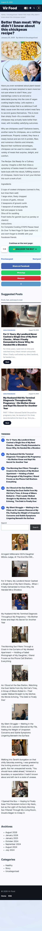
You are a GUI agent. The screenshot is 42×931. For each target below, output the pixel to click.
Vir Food (10, 8)
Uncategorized (12, 14)
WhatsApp (21, 273)
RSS (10, 896)
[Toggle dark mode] (26, 8)
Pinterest (21, 278)
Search (4, 523)
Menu (39, 8)
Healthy (8, 865)
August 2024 (11, 847)
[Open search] (34, 8)
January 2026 (11, 835)
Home (3, 14)
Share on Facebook (21, 266)
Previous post (7, 259)
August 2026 (11, 832)
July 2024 (10, 850)
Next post (37, 259)
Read (7, 362)
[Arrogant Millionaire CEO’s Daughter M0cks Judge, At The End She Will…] (20, 542)
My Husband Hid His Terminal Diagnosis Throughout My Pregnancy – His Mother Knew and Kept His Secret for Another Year (20, 403)
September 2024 (13, 844)
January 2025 (11, 838)
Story (7, 868)
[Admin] (30, 8)
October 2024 (11, 841)
